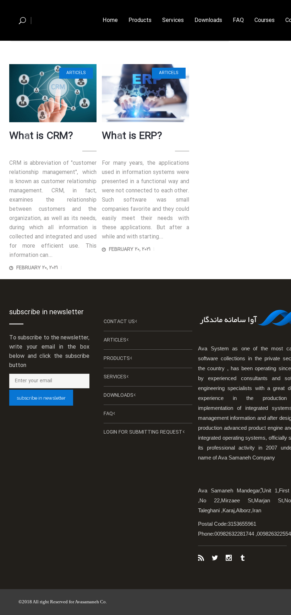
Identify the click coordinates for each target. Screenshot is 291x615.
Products (117, 358)
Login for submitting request (143, 432)
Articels (76, 73)
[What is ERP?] (145, 93)
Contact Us (119, 321)
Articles (115, 340)
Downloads (118, 395)
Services (115, 377)
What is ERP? (132, 137)
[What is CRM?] (53, 93)
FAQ (108, 414)
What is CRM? (41, 137)
